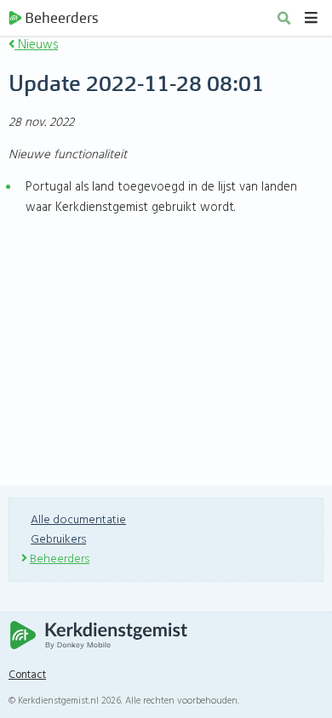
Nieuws (36, 45)
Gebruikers (58, 540)
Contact (27, 675)
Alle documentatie (78, 520)
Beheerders (61, 18)
